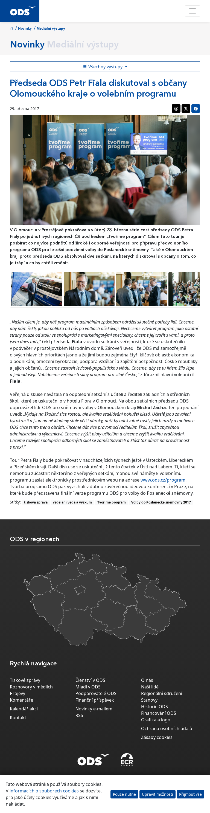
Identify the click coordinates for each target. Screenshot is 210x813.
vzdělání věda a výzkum (72, 502)
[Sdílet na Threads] (176, 108)
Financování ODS (158, 713)
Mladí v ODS (88, 687)
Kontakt (18, 717)
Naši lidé (150, 687)
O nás (147, 680)
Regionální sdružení (161, 693)
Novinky (25, 28)
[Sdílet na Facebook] (195, 108)
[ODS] (93, 758)
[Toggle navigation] (192, 10)
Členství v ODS (90, 680)
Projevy (17, 693)
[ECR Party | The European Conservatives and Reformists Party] (127, 759)
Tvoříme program (111, 502)
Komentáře (21, 700)
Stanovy (149, 700)
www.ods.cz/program (163, 480)
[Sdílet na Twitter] (186, 108)
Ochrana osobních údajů (166, 728)
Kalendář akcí (24, 709)
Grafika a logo (155, 720)
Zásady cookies (157, 737)
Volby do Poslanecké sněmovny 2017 (161, 502)
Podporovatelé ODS (95, 693)
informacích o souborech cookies (44, 791)
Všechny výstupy (105, 67)
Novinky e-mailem (93, 709)
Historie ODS (154, 707)
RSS (79, 715)
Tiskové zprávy (25, 680)
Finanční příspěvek (94, 700)
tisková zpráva (36, 502)
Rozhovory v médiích (31, 687)
